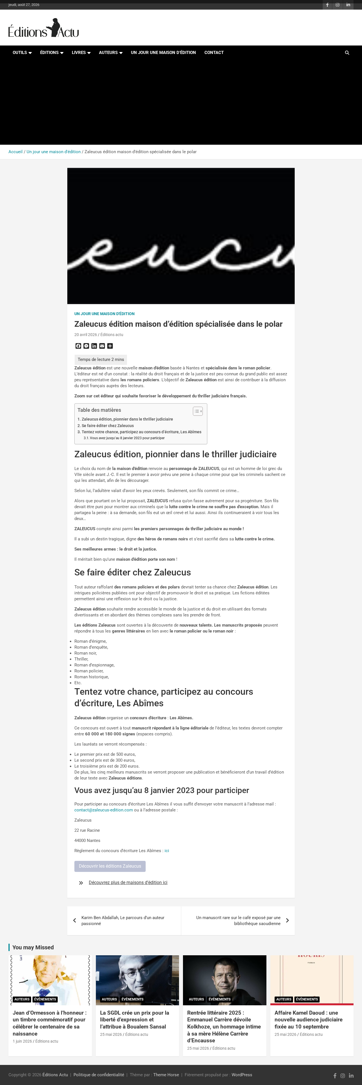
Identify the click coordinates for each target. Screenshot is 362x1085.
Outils (20, 52)
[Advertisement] (181, 102)
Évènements (45, 999)
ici (167, 850)
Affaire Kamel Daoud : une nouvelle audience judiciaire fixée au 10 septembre (308, 1020)
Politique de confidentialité (99, 1074)
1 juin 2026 (22, 1041)
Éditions (49, 52)
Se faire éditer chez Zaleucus (108, 425)
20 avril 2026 (85, 334)
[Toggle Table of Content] (195, 411)
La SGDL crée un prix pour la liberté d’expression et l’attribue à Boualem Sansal (134, 1020)
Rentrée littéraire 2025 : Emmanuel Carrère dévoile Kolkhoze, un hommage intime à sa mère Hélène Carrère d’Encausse (224, 1027)
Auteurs (108, 52)
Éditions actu (111, 334)
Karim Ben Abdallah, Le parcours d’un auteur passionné (122, 920)
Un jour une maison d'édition (104, 313)
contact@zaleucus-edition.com (103, 810)
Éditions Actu (55, 1074)
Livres (79, 52)
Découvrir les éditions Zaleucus (110, 866)
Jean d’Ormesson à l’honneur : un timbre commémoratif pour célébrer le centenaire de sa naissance (50, 1023)
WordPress (242, 1074)
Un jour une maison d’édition (163, 52)
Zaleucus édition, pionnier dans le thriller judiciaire (127, 419)
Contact (214, 52)
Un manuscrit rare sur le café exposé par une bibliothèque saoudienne (238, 920)
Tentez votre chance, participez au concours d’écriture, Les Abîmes (141, 432)
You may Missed (33, 947)
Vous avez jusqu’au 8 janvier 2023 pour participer (127, 438)
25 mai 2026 (111, 1034)
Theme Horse (166, 1074)
